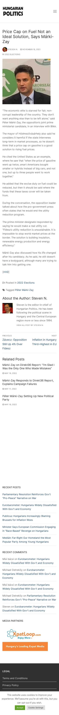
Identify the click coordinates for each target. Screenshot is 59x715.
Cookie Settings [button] (35, 707)
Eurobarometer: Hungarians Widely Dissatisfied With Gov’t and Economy (29, 507)
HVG (5, 271)
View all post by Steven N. (30, 325)
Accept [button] (20, 707)
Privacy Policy (10, 685)
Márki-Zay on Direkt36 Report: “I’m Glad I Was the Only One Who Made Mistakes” (28, 366)
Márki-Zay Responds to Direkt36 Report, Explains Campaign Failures (28, 382)
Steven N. (13, 49)
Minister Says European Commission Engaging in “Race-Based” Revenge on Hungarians (29, 528)
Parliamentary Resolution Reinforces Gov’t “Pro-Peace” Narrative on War (26, 496)
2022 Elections (12, 54)
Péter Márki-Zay (24, 289)
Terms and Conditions (15, 678)
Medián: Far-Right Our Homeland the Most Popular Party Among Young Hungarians (26, 539)
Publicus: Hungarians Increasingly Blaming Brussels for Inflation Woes (26, 517)
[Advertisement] (29, 451)
